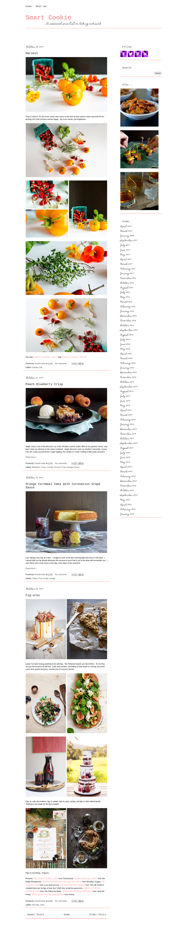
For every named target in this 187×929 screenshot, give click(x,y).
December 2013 (128, 429)
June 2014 (125, 401)
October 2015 (127, 325)
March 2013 (126, 472)
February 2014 (128, 420)
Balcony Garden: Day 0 (45, 357)
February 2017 (127, 269)
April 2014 (126, 410)
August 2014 (126, 391)
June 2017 (125, 250)
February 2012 (128, 509)
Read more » (31, 457)
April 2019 (125, 226)
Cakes (35, 578)
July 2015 (125, 340)
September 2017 (128, 240)
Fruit (64, 467)
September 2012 (129, 495)
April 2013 (126, 467)
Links (42, 905)
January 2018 (127, 236)
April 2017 (125, 259)
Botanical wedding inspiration (77, 891)
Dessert (57, 467)
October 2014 (127, 382)
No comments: (61, 363)
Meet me (41, 6)
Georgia (70, 467)
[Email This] (72, 363)
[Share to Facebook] (80, 363)
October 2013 (127, 439)
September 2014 (129, 387)
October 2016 (127, 283)
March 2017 (126, 264)
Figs (37, 905)
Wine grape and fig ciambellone (48, 894)
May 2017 (125, 255)
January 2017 (127, 273)
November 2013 (128, 434)
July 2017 (125, 245)
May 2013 (125, 462)
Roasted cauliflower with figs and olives (62, 881)
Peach (77, 467)
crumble (49, 467)
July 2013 (125, 453)
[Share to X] (77, 363)
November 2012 (128, 486)
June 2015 (125, 344)
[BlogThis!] (75, 363)
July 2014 (125, 396)
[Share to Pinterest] (82, 363)
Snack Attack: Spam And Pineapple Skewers (139, 149)
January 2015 (127, 368)
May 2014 (125, 406)
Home (29, 6)
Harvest (32, 53)
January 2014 (127, 424)
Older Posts (97, 914)
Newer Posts (35, 914)
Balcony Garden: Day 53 (74, 357)
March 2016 (126, 302)
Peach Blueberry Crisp (44, 384)
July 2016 (125, 292)
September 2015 (129, 330)
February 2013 (127, 476)
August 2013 (126, 448)
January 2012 (127, 514)
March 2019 (126, 231)
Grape (45, 578)
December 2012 (128, 481)
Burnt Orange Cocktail (139, 191)
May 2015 (125, 349)
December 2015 (128, 316)
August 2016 (126, 288)
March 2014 (126, 415)
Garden (35, 367)
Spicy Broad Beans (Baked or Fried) (139, 107)
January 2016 (127, 311)
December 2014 (128, 373)
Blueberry (36, 467)
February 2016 (127, 307)
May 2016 (125, 297)
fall (33, 905)
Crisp (43, 467)
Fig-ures (33, 595)
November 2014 (128, 377)
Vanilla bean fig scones (85, 878)
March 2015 (126, 358)
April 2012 (126, 505)
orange (52, 578)
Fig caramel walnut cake (45, 878)
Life (40, 367)
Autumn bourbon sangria (72, 885)
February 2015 (127, 363)
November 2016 (128, 278)
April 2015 (126, 354)
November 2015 (128, 321)
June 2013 (125, 457)
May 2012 (125, 500)
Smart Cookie (48, 17)
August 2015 (126, 335)
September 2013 (128, 443)
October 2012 (127, 490)
